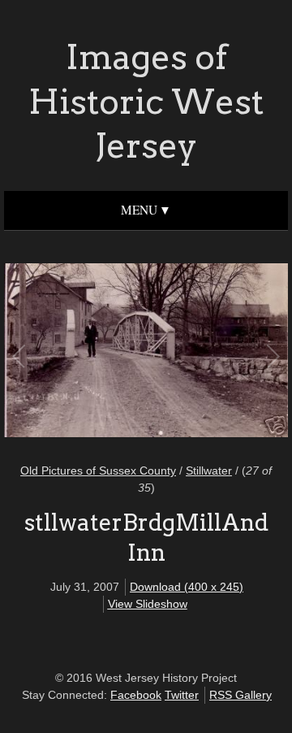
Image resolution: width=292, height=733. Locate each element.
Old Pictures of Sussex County (98, 470)
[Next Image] (209, 352)
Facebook (135, 694)
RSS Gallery (240, 694)
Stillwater (209, 470)
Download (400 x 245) (186, 586)
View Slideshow (147, 603)
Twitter (182, 694)
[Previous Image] (83, 352)
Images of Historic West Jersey (146, 101)
